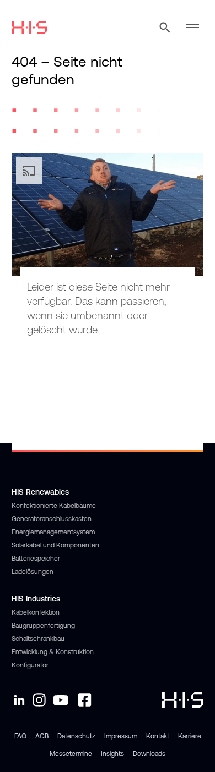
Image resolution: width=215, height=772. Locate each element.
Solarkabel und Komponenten (55, 545)
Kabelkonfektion (36, 612)
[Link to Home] (29, 27)
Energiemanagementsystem (53, 532)
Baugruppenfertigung (43, 625)
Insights (112, 754)
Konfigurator (30, 665)
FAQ (20, 736)
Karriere (189, 736)
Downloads (149, 754)
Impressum (120, 736)
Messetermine (71, 754)
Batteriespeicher (36, 558)
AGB (42, 736)
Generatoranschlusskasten (52, 519)
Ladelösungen (32, 572)
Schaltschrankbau (38, 639)
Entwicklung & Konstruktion (53, 652)
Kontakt (157, 736)
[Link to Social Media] (19, 700)
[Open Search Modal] (164, 27)
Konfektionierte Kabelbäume (54, 506)
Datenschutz (76, 736)
